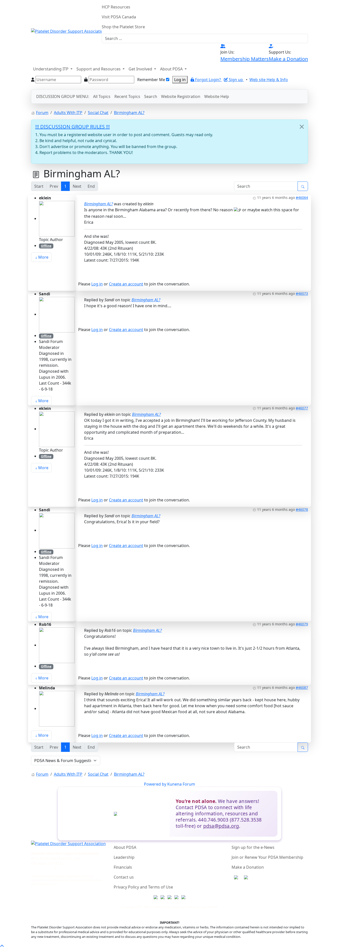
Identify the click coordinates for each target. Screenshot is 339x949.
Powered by (155, 784)
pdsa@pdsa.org (221, 826)
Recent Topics (127, 96)
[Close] (302, 127)
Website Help (216, 96)
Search (150, 96)
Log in (180, 79)
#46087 (302, 687)
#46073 (302, 293)
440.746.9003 (42, 868)
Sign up (236, 79)
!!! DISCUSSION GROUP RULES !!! (72, 126)
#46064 (302, 197)
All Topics (101, 96)
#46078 (302, 509)
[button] (52, 69)
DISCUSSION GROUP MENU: (62, 96)
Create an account (126, 284)
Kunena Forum (181, 784)
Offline (46, 246)
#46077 (302, 408)
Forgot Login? (208, 79)
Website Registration (180, 96)
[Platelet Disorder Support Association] (66, 30)
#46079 (302, 624)
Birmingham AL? (98, 204)
